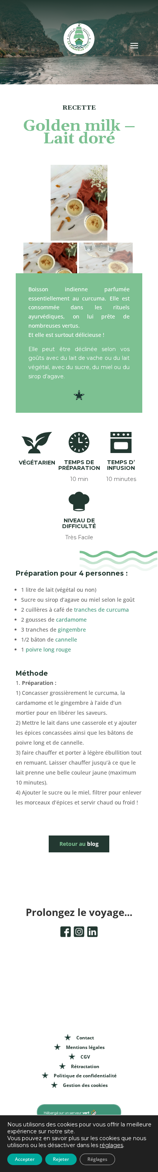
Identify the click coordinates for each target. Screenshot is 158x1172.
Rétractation (85, 1066)
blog (79, 843)
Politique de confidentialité (85, 1075)
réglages (111, 1145)
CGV (85, 1057)
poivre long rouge (48, 649)
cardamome (71, 619)
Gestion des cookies (85, 1085)
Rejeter (61, 1159)
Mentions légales (85, 1047)
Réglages (97, 1159)
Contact (85, 1037)
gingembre (72, 629)
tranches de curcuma (101, 609)
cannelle (66, 639)
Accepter (25, 1159)
